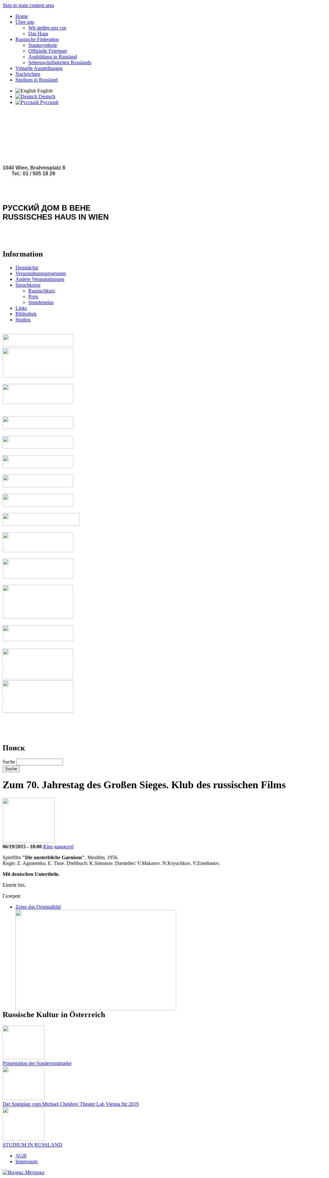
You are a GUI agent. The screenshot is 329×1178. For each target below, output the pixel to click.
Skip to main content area (28, 5)
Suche (9, 761)
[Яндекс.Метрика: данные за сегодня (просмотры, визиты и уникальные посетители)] (23, 1172)
